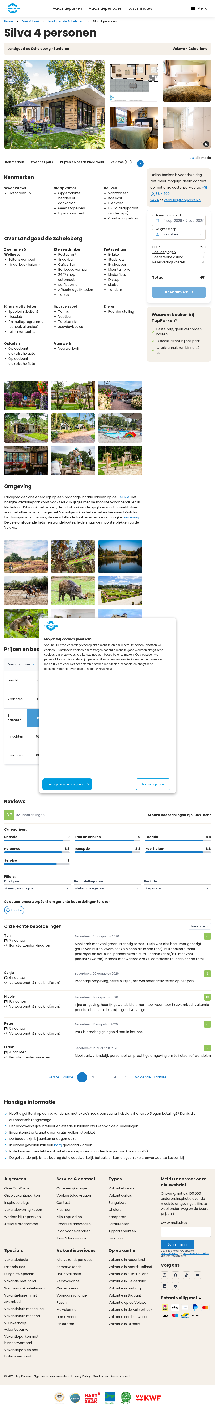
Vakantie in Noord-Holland (130, 1266)
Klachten (63, 1209)
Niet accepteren (153, 784)
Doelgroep (12, 881)
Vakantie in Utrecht (125, 1324)
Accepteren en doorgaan (66, 784)
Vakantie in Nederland (127, 1259)
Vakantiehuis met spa (22, 1316)
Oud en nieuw (67, 1288)
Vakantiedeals (16, 1259)
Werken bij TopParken (22, 1216)
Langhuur (116, 1238)
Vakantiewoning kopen (23, 1209)
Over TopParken (17, 1188)
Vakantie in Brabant (125, 1295)
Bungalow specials (19, 1274)
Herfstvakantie (68, 1274)
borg (58, 1145)
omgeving (131, 517)
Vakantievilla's (120, 1195)
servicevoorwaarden (196, 1253)
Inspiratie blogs (16, 1202)
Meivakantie (66, 1309)
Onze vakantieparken (22, 1195)
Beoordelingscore (88, 881)
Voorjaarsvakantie (71, 1295)
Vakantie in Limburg (125, 1288)
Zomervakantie (69, 1266)
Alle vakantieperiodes (74, 1259)
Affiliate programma (21, 1224)
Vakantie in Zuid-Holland (128, 1274)
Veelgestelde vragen (73, 1195)
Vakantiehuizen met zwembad (20, 1298)
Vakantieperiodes (105, 8)
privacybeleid (169, 1253)
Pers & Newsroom (71, 1238)
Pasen (61, 1302)
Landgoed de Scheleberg (66, 21)
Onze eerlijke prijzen (72, 1188)
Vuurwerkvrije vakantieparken (17, 1326)
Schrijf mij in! (178, 1244)
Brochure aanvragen (73, 1224)
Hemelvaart (66, 1316)
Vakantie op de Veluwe (127, 1302)
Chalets (115, 1209)
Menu (202, 8)
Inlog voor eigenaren (73, 1231)
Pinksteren (65, 1324)
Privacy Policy (81, 1376)
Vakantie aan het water (128, 1316)
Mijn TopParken (69, 1216)
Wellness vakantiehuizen (24, 1288)
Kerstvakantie (68, 1281)
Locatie (16, 910)
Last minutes (140, 8)
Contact (63, 1202)
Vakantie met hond (20, 1281)
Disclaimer (100, 1376)
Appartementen (122, 1231)
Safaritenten (119, 1224)
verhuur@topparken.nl (182, 200)
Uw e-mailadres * (175, 1222)
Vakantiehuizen (121, 1188)
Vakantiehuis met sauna (24, 1308)
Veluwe (123, 497)
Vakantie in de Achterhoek (130, 1309)
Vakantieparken (67, 8)
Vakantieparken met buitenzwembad (21, 1353)
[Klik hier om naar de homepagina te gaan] (12, 8)
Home (8, 21)
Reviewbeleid (120, 1376)
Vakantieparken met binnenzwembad (21, 1339)
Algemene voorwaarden (51, 1376)
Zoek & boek (30, 21)
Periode (150, 881)
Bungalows (117, 1202)
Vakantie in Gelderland (127, 1281)
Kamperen (117, 1216)
